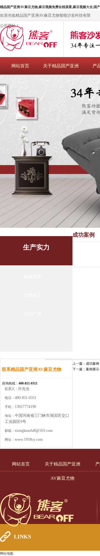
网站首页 (20, 65)
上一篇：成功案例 (85, 364)
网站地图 (6, 553)
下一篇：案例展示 (85, 369)
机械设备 (32, 276)
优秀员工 (32, 295)
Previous (9, 151)
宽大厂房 (32, 314)
